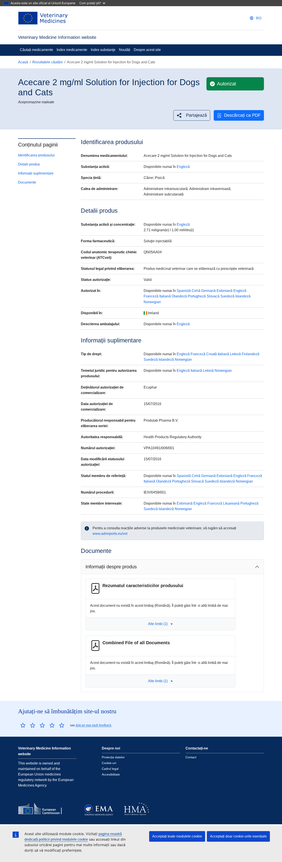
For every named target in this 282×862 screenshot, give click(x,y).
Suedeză (227, 296)
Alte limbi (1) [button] (158, 624)
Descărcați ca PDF (242, 115)
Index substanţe (103, 50)
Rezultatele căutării (47, 62)
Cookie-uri (109, 763)
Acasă (23, 62)
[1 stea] (23, 725)
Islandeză (242, 296)
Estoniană (224, 291)
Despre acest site (147, 50)
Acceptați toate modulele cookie (177, 836)
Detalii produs (29, 164)
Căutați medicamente (36, 50)
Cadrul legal (110, 768)
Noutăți (124, 50)
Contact (191, 757)
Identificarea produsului (36, 155)
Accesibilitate (111, 774)
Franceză (151, 296)
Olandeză (179, 296)
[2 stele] (27, 725)
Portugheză (197, 296)
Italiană (165, 296)
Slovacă (213, 296)
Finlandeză (250, 354)
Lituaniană (231, 503)
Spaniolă (184, 291)
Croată (211, 354)
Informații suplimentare (36, 173)
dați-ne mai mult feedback (93, 725)
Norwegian (152, 302)
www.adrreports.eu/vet (110, 533)
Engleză (183, 167)
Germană (208, 291)
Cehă (196, 291)
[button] (191, 115)
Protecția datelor (113, 757)
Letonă (235, 354)
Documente (27, 182)
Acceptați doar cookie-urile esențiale (238, 836)
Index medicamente (72, 50)
